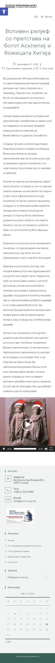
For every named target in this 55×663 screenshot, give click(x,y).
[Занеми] (46, 448)
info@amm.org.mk (24, 501)
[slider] (25, 449)
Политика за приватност (27, 656)
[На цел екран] (51, 448)
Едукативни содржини (19, 556)
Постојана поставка (18, 551)
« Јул (8, 641)
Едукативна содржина (19, 68)
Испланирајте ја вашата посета (24, 546)
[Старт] (4, 448)
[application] (27, 424)
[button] (4, 11)
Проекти (12, 562)
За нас (11, 540)
